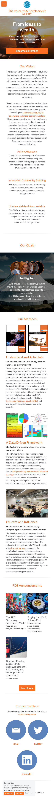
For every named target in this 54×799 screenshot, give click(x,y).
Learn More (26, 790)
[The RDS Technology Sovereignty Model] (16, 603)
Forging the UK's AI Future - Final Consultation (37, 620)
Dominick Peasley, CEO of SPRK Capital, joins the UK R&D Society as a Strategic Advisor (16, 667)
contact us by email (27, 714)
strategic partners (18, 548)
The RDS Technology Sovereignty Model (16, 620)
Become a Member (27, 50)
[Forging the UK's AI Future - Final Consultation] (37, 603)
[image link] (27, 4)
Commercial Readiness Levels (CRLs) (22, 401)
